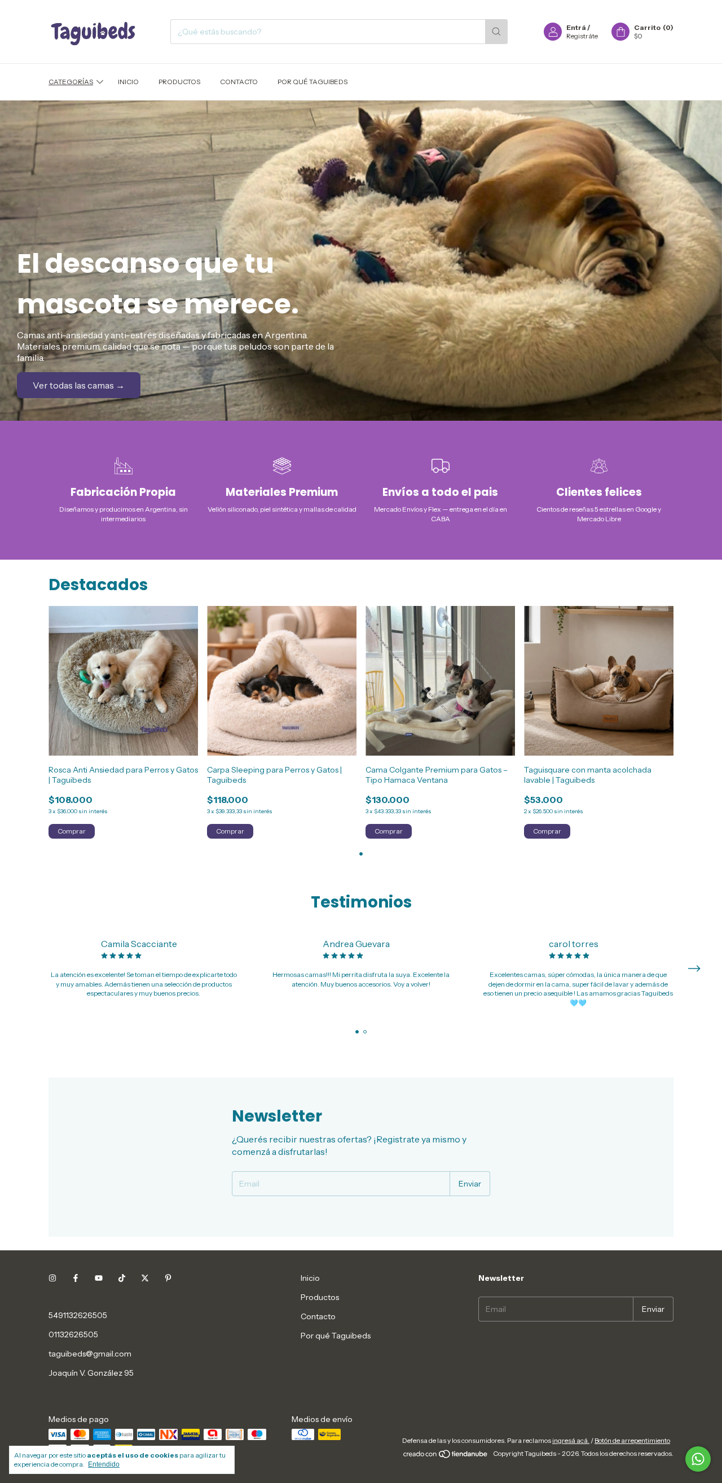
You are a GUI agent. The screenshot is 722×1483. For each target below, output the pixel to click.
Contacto (239, 81)
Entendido (104, 1464)
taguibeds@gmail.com (90, 1354)
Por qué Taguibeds (312, 81)
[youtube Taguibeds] (99, 1278)
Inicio (128, 81)
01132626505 (73, 1334)
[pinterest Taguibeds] (168, 1278)
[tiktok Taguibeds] (122, 1278)
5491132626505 (78, 1315)
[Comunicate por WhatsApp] (698, 1459)
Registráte (582, 36)
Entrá (576, 27)
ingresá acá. (570, 1440)
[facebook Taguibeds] (76, 1278)
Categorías (71, 81)
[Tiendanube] (446, 1456)
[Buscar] (496, 31)
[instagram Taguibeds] (52, 1278)
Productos (179, 81)
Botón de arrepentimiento (632, 1440)
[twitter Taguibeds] (145, 1278)
